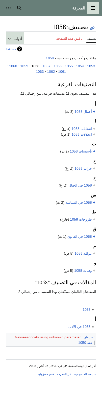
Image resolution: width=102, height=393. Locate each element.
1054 (80, 66)
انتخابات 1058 (82, 129)
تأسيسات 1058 (81, 151)
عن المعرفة (64, 374)
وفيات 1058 (83, 271)
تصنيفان (89, 337)
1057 (47, 66)
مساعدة (11, 49)
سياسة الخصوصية (85, 374)
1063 (40, 72)
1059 (24, 66)
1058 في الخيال (80, 185)
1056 (58, 66)
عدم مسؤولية (46, 374)
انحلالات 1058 (82, 134)
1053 (91, 66)
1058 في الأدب (79, 327)
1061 (62, 72)
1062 (51, 72)
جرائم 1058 (83, 168)
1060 (13, 66)
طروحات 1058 (81, 219)
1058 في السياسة (78, 202)
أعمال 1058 (83, 112)
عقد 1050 (85, 343)
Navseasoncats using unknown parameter (48, 337)
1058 (50, 58)
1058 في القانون (79, 236)
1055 (69, 66)
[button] (93, 8)
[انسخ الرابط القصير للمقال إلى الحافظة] (92, 28)
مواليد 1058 (83, 253)
